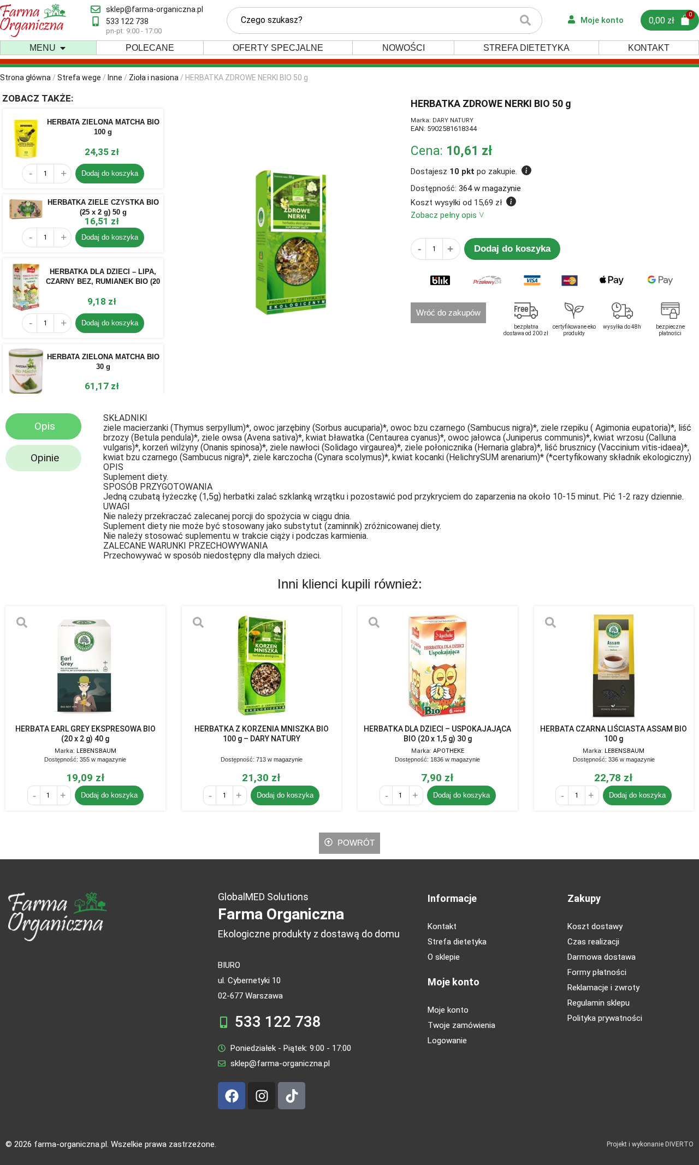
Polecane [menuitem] (150, 47)
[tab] (43, 426)
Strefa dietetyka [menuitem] (526, 47)
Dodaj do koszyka (109, 173)
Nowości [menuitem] (403, 47)
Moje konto (453, 982)
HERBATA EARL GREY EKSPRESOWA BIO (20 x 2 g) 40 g (85, 733)
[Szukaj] (525, 20)
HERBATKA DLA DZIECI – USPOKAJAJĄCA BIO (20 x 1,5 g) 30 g (437, 733)
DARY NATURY (453, 120)
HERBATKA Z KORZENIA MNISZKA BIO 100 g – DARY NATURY (261, 733)
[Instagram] (261, 1095)
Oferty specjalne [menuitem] (278, 47)
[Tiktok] (291, 1095)
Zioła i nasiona (154, 77)
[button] (62, 48)
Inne (115, 77)
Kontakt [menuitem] (649, 47)
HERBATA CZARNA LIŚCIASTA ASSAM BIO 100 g (613, 733)
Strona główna (25, 77)
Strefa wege (79, 77)
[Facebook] (231, 1095)
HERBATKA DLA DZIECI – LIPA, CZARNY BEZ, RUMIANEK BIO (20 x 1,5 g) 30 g (103, 281)
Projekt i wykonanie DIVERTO (650, 1144)
